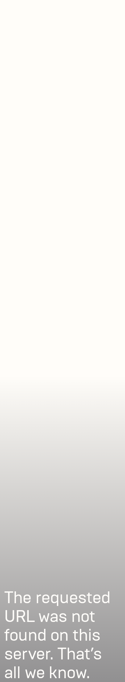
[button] (112, 9)
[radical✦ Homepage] (42, 9)
